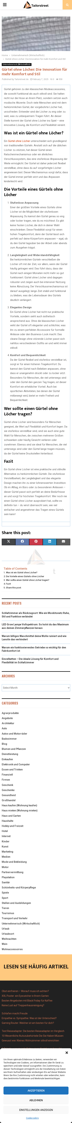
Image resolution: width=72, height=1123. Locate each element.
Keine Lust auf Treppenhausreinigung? (23, 1005)
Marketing (7, 851)
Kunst (5, 846)
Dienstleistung (10, 754)
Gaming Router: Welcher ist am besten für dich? (28, 1023)
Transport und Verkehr (15, 918)
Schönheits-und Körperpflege (19, 887)
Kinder (5, 841)
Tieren (5, 908)
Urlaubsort (8, 933)
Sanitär (6, 882)
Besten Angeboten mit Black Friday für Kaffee (27, 1000)
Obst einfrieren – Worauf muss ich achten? (25, 991)
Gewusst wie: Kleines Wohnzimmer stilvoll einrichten (30, 1040)
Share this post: (13, 587)
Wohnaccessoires (12, 949)
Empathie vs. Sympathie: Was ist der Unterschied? (29, 1018)
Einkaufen (7, 759)
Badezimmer (9, 738)
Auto (4, 728)
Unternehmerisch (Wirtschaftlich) (17, 64)
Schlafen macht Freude (15, 1013)
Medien (6, 856)
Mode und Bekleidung (14, 861)
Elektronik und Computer (16, 764)
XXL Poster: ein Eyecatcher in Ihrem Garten (25, 995)
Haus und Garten (11, 815)
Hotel (5, 831)
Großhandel (9, 800)
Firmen (6, 779)
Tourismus (8, 913)
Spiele (5, 892)
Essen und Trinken (12, 769)
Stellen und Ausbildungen (16, 903)
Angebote (7, 718)
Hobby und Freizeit (12, 826)
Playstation (8, 877)
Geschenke (8, 790)
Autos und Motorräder (14, 733)
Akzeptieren (36, 1090)
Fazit (8, 583)
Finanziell (7, 774)
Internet (6, 836)
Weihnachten (9, 938)
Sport (5, 898)
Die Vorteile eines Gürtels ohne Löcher (25, 576)
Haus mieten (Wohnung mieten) (20, 810)
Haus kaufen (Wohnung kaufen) (19, 805)
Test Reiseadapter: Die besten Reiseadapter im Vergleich (33, 1031)
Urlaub (5, 928)
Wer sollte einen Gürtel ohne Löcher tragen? (27, 580)
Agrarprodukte (10, 713)
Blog (4, 743)
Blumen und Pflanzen (14, 749)
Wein (4, 944)
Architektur (8, 723)
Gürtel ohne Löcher (19, 141)
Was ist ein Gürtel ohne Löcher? (21, 572)
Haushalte (7, 820)
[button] (67, 1052)
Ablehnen (36, 1100)
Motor (5, 867)
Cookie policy (32, 1118)
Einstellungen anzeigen (36, 1110)
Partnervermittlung (12, 872)
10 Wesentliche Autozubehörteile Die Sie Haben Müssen (32, 1035)
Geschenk (7, 785)
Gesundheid (9, 795)
